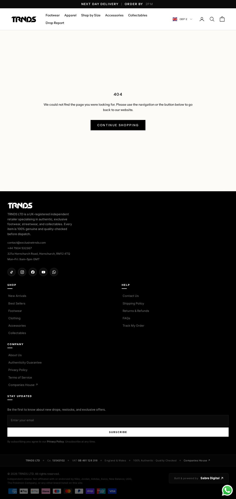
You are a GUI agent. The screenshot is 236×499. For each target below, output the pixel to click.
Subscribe (118, 432)
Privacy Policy (17, 370)
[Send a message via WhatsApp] (227, 490)
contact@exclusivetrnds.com (26, 242)
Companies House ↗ (23, 385)
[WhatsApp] (54, 272)
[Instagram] (22, 272)
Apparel (70, 15)
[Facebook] (33, 272)
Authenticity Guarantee (25, 362)
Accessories (114, 15)
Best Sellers (16, 303)
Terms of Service (20, 377)
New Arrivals (17, 296)
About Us (15, 355)
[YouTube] (43, 272)
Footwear (53, 15)
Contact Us (131, 296)
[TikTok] (11, 272)
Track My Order (133, 325)
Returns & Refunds (136, 311)
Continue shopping (118, 125)
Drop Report (55, 23)
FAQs (126, 318)
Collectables (137, 15)
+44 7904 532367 (19, 248)
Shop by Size (90, 15)
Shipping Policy (133, 303)
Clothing (14, 318)
